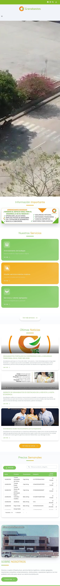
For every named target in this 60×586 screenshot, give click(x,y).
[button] (2, 16)
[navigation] (4, 218)
